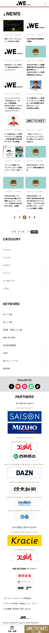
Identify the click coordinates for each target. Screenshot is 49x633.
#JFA (5, 353)
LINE (31, 386)
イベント (7, 273)
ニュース (7, 257)
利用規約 (27, 598)
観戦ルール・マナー (28, 603)
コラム (6, 288)
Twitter (11, 386)
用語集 (15, 609)
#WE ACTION (9, 337)
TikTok (37, 386)
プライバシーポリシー (12, 598)
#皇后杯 (6, 368)
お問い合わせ (25, 609)
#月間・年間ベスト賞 (12, 330)
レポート (7, 265)
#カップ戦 (7, 322)
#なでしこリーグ (10, 361)
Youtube (18, 386)
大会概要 (8, 609)
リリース (7, 249)
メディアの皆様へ (11, 603)
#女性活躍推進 (9, 345)
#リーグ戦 (7, 314)
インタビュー (9, 280)
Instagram (24, 386)
